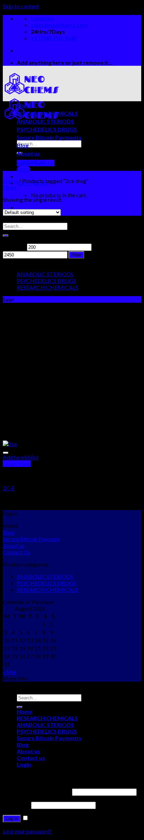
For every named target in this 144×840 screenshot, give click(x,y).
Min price (14, 246)
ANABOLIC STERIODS (45, 121)
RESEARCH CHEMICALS (47, 113)
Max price (105, 246)
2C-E (9, 488)
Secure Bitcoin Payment (31, 539)
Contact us (31, 161)
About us (28, 153)
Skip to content (21, 6)
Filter (76, 254)
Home (25, 105)
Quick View (17, 463)
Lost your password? (27, 831)
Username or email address (37, 791)
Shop (9, 532)
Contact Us (16, 552)
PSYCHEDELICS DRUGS (47, 129)
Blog (23, 145)
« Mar (10, 671)
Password (16, 804)
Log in (12, 818)
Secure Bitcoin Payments (49, 137)
